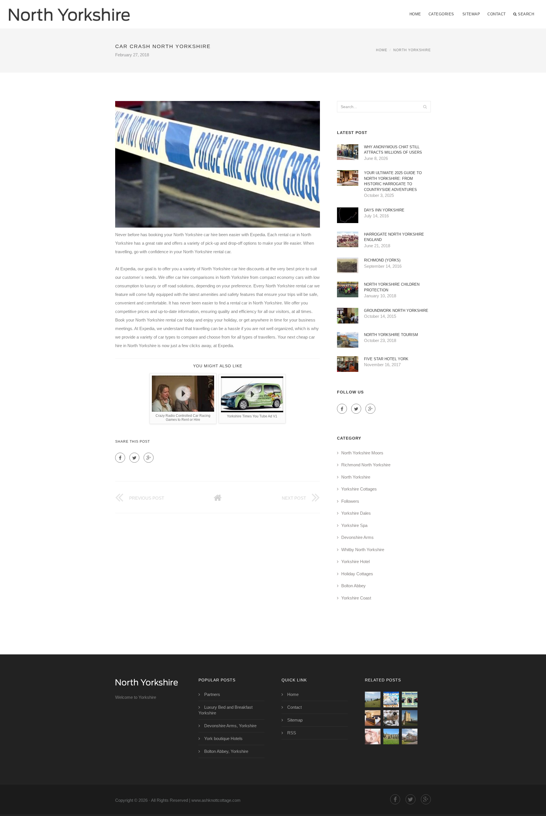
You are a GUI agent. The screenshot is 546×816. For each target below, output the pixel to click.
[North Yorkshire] (69, 10)
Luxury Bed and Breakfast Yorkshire (225, 710)
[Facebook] (120, 458)
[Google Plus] (149, 458)
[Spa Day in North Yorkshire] (372, 736)
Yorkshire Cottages (359, 489)
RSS (291, 732)
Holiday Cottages (357, 573)
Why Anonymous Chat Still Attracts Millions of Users (393, 150)
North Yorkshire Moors (362, 452)
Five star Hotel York (386, 359)
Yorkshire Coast (356, 597)
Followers (350, 501)
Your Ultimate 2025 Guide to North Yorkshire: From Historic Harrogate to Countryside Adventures (393, 181)
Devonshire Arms (357, 537)
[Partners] (372, 699)
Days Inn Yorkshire (384, 210)
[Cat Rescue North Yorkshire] (409, 699)
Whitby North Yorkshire (362, 549)
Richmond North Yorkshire (365, 464)
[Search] (425, 106)
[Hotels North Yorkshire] (372, 718)
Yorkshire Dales (356, 513)
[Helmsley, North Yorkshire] (409, 718)
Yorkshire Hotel (355, 561)
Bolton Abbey (353, 585)
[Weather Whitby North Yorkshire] (391, 718)
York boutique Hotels (223, 738)
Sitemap (471, 14)
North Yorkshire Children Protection (391, 287)
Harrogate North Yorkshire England (394, 237)
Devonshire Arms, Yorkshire (230, 725)
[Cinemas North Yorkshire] (391, 699)
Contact (496, 14)
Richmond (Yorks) (382, 260)
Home (415, 14)
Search (526, 14)
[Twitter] (134, 458)
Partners (212, 694)
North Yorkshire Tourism (391, 335)
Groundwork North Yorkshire (396, 310)
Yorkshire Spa (354, 525)
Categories (441, 14)
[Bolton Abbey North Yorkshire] (391, 736)
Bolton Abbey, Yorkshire (226, 751)
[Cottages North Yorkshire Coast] (409, 736)
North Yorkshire (412, 50)
